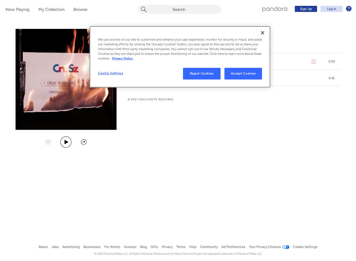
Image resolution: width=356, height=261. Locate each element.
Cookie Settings (110, 73)
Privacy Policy (122, 58)
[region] (180, 57)
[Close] (262, 33)
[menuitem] (322, 9)
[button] (331, 61)
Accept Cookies (243, 73)
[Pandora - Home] (275, 9)
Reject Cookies (202, 73)
